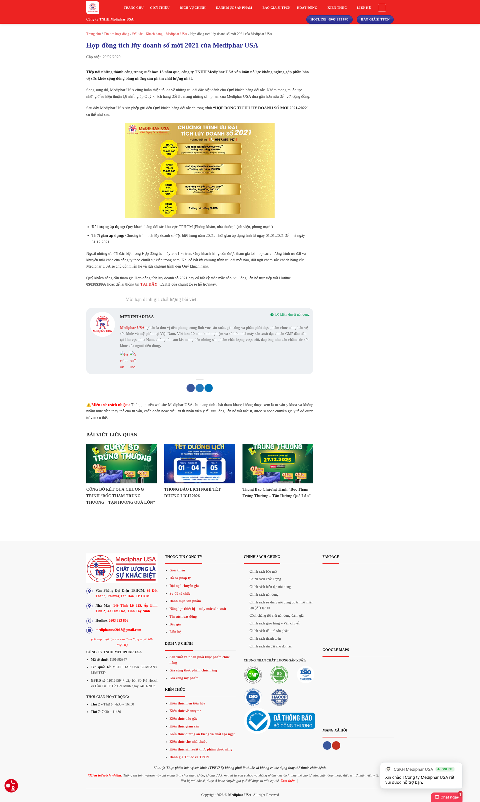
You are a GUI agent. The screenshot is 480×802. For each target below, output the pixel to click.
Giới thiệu (160, 8)
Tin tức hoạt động (116, 34)
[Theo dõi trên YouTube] (336, 745)
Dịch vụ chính (193, 8)
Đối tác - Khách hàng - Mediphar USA (159, 34)
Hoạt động (307, 8)
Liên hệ (364, 8)
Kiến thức (337, 8)
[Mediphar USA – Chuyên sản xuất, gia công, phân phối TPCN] (97, 7)
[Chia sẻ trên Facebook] (190, 388)
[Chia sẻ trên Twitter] (200, 388)
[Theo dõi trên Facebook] (327, 745)
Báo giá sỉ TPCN (276, 8)
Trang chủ (134, 8)
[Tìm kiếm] (382, 8)
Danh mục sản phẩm (234, 8)
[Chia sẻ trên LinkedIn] (208, 388)
